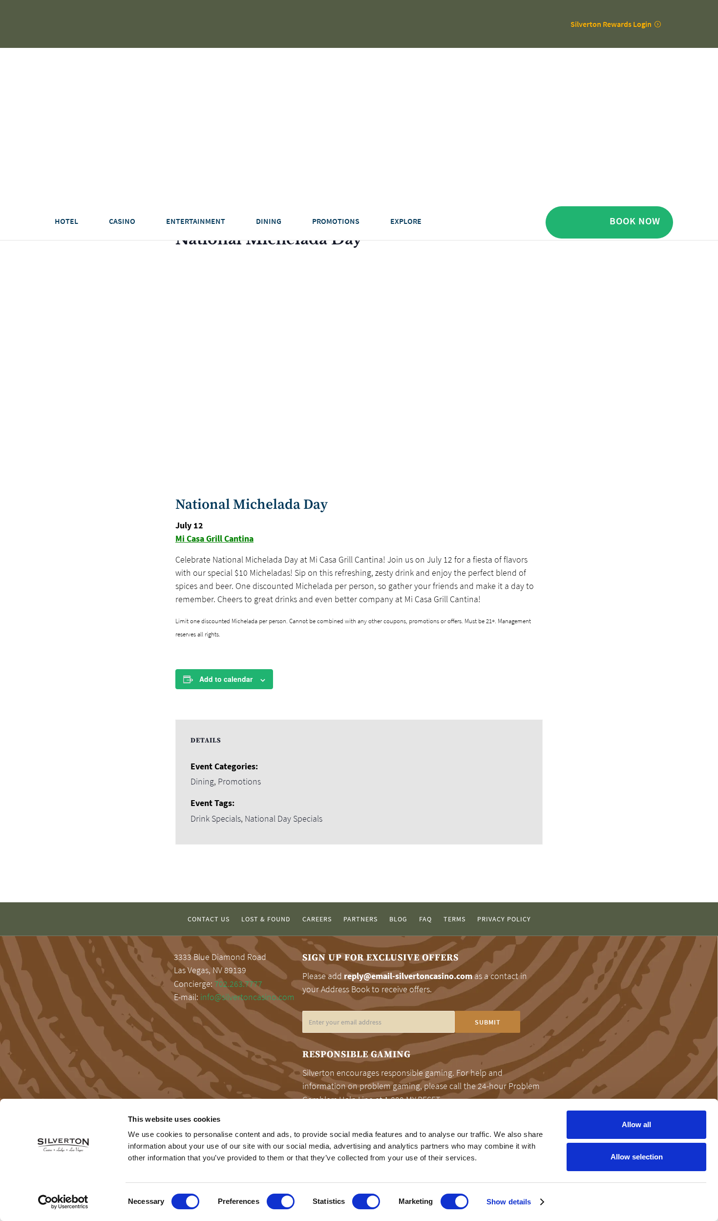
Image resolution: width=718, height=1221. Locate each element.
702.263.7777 (238, 984)
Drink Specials (215, 818)
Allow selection (637, 1157)
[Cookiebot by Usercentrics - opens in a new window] (63, 1202)
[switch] (281, 1201)
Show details (508, 1202)
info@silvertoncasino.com (247, 997)
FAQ (425, 919)
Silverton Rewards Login (611, 24)
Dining (202, 781)
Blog (398, 919)
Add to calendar (226, 679)
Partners (360, 919)
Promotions (239, 781)
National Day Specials (283, 818)
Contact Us (209, 919)
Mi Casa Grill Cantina (214, 538)
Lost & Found (266, 919)
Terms (454, 919)
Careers (317, 919)
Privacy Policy (504, 919)
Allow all (636, 1124)
